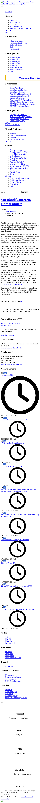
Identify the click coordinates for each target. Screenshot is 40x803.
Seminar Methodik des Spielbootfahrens (15, 540)
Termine (8, 30)
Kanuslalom (14, 60)
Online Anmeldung (16, 88)
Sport (7, 32)
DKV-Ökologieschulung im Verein (22, 102)
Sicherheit (8, 176)
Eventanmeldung (16, 150)
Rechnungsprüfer (16, 26)
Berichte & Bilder (16, 45)
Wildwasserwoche (16, 41)
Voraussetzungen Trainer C (19, 96)
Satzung (12, 174)
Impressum (9, 654)
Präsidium (13, 20)
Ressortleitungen (15, 22)
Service (8, 141)
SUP (11, 47)
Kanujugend (9, 666)
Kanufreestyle (15, 62)
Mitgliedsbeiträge (20, 154)
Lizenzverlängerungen (17, 98)
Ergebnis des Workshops (13, 284)
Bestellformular (14, 323)
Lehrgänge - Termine (17, 92)
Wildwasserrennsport (17, 70)
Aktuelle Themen (16, 182)
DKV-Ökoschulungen (17, 139)
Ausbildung (9, 72)
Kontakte (8, 12)
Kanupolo (13, 66)
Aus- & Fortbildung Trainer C (20, 94)
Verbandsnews (15, 156)
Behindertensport (16, 68)
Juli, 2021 (8, 637)
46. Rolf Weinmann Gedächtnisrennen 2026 (16, 586)
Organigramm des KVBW (19, 152)
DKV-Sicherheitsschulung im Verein (22, 104)
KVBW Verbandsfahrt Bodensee (12, 443)
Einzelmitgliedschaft (17, 162)
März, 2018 (9, 641)
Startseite (8, 652)
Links (12, 186)
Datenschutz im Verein (18, 158)
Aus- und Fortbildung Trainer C (21, 117)
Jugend (7, 123)
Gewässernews (15, 137)
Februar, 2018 (10, 643)
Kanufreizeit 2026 (7, 375)
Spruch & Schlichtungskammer (21, 28)
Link (21, 302)
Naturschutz (14, 133)
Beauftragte (14, 24)
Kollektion (4, 323)
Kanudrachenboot (16, 64)
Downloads (14, 160)
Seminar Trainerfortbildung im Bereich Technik (17, 609)
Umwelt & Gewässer (12, 125)
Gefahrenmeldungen (17, 180)
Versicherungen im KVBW (19, 166)
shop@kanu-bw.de (7, 335)
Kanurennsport (15, 58)
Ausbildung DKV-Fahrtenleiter (21, 100)
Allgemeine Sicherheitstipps (19, 178)
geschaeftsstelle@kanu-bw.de (11, 348)
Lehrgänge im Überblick (18, 90)
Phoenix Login (15, 172)
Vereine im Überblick (17, 164)
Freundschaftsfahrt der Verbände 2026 (14, 420)
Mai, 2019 (9, 639)
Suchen (24, 192)
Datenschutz (9, 656)
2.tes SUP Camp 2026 (8, 563)
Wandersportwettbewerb (18, 43)
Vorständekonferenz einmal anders (16, 202)
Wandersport (14, 49)
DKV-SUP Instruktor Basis (19, 106)
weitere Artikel (6, 326)
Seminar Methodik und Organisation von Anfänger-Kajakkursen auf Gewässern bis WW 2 (19, 490)
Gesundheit (14, 184)
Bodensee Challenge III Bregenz (12, 466)
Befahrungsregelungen (18, 135)
